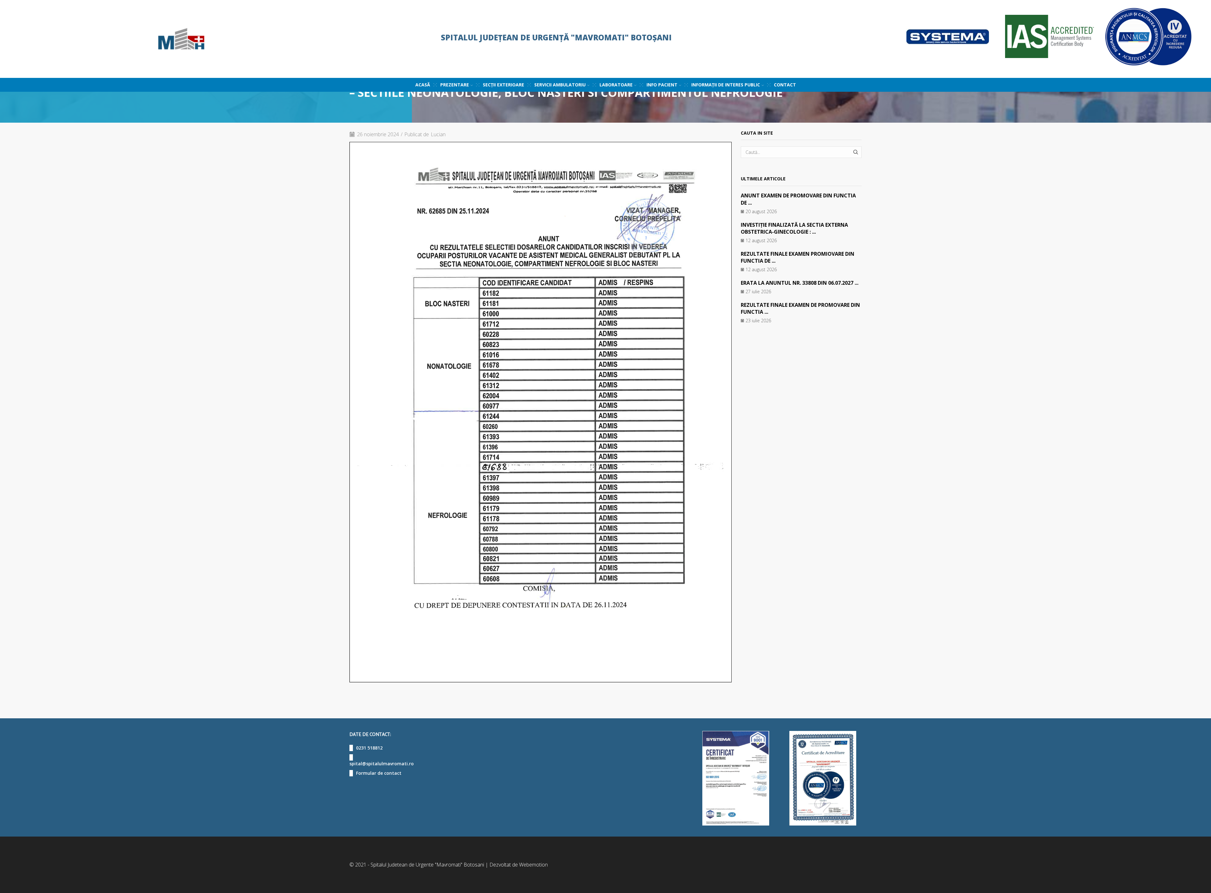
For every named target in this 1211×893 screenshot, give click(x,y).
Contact (785, 85)
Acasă (422, 85)
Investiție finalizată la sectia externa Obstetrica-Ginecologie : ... (794, 228)
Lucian (438, 134)
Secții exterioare (503, 85)
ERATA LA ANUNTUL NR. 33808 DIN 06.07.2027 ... (799, 282)
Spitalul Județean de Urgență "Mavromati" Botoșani (556, 37)
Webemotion (533, 864)
